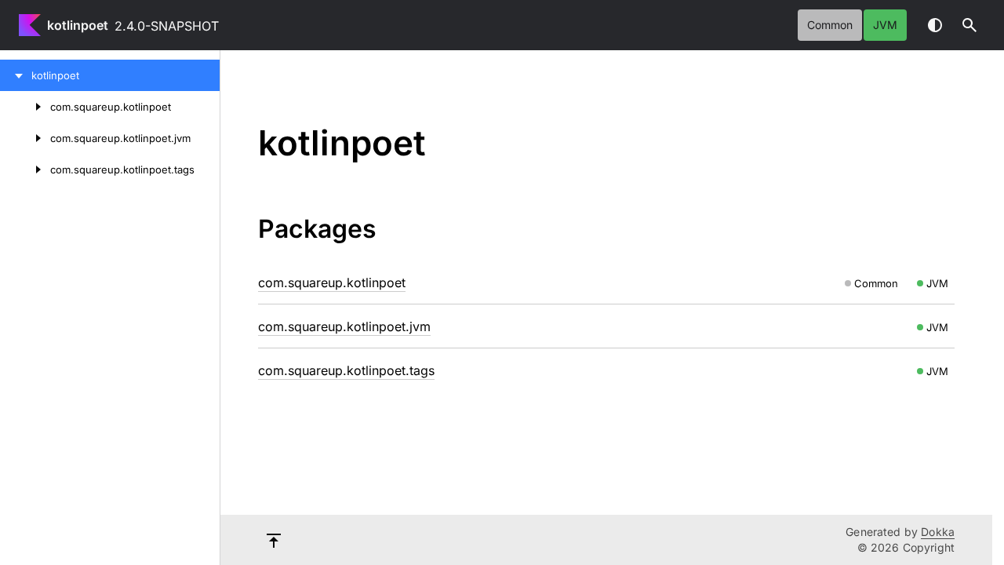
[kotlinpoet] (15, 75)
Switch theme (935, 25)
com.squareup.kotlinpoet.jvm (344, 326)
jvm (885, 24)
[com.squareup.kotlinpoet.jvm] (25, 138)
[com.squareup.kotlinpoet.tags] (25, 169)
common (830, 24)
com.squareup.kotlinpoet (332, 282)
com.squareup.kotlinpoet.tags (346, 370)
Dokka (938, 531)
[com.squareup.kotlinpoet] (25, 106)
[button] (969, 25)
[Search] (969, 25)
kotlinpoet (77, 25)
